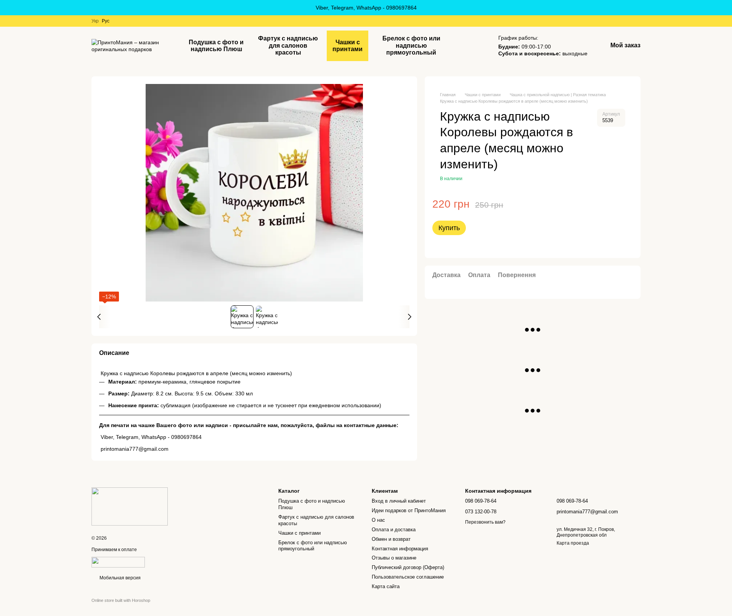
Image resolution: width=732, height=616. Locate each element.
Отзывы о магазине (394, 558)
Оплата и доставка (394, 529)
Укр (95, 21)
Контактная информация (400, 548)
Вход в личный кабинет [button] (399, 501)
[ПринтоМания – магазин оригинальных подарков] (130, 506)
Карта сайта (386, 586)
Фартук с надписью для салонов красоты (288, 45)
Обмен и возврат (391, 539)
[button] (726, 7)
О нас (378, 520)
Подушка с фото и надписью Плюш (216, 45)
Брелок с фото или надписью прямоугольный (411, 45)
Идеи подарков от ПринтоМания (409, 510)
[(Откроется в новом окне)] (118, 561)
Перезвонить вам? (485, 522)
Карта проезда (573, 543)
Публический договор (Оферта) (408, 567)
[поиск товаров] (475, 46)
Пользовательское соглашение (408, 577)
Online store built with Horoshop (121, 600)
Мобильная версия (119, 578)
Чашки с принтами (347, 45)
